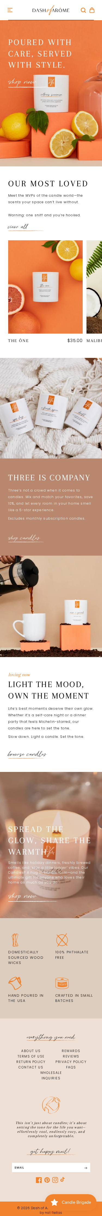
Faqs (71, 1067)
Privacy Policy (70, 1061)
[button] (10, 10)
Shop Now (22, 896)
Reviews (71, 1056)
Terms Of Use (31, 1056)
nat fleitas (53, 1213)
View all (18, 226)
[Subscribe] (86, 1168)
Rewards (71, 1051)
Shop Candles (24, 538)
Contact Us (30, 1067)
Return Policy (31, 1061)
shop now (22, 82)
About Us (31, 1051)
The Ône (18, 340)
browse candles (27, 754)
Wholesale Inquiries (51, 1075)
